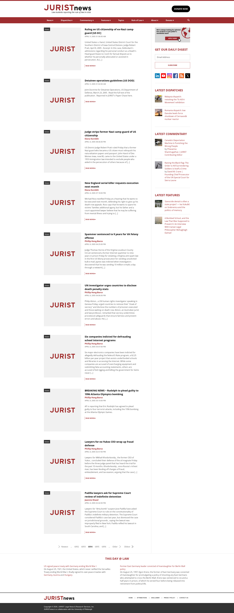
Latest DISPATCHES (169, 90)
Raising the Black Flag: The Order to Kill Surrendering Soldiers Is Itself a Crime (177, 165)
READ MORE (91, 65)
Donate (170, 20)
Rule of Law (138, 20)
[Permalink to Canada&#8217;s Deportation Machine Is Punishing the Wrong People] (158, 142)
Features (106, 20)
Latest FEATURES (167, 195)
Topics (121, 20)
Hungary (68, 575)
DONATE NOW (181, 9)
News (50, 20)
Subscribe (172, 65)
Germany (48, 575)
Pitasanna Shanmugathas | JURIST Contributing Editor (175, 152)
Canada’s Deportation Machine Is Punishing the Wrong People (176, 143)
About (154, 20)
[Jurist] (67, 9)
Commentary (87, 20)
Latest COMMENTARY (171, 134)
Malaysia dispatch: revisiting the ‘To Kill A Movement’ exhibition (175, 99)
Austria (56, 575)
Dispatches (66, 20)
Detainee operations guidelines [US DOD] (109, 80)
